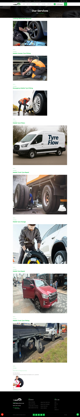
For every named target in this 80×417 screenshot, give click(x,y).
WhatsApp (14, 51)
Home (37, 13)
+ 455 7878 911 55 (16, 390)
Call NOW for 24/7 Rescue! (17, 389)
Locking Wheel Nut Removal (22, 18)
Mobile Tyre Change (19, 222)
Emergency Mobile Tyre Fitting (23, 88)
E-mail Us (14, 402)
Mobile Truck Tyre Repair (21, 172)
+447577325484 (59, 4)
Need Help (57, 3)
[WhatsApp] (13, 407)
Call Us (14, 49)
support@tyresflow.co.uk (18, 403)
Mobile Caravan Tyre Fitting (22, 53)
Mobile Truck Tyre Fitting (21, 320)
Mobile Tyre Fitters (19, 123)
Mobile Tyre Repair (19, 271)
